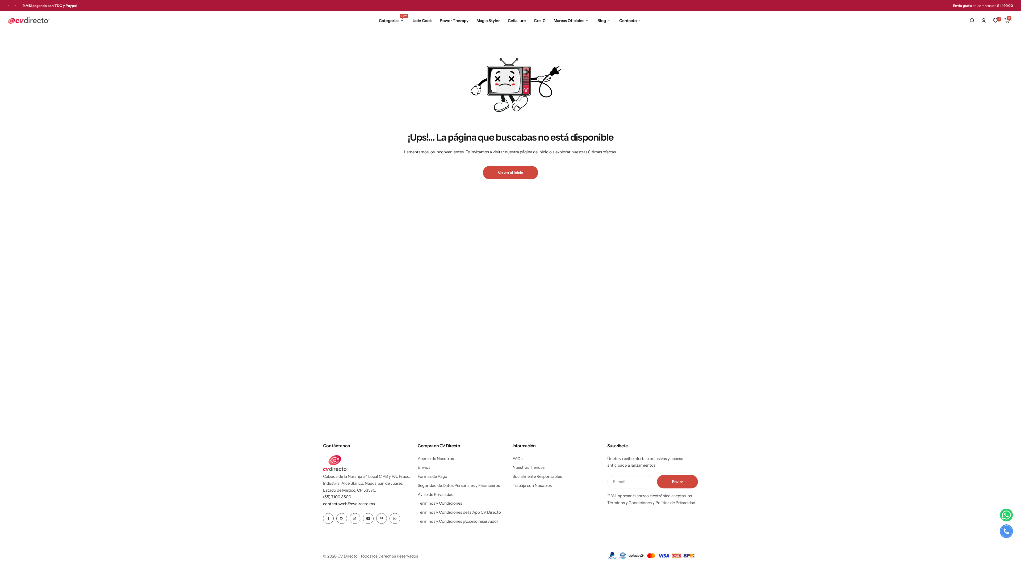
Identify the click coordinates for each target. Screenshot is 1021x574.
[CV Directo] (28, 20)
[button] (8, 5)
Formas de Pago (432, 476)
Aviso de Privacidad (436, 494)
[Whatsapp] (395, 518)
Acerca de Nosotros (436, 458)
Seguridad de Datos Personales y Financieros (459, 485)
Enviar (677, 481)
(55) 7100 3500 (337, 496)
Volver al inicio (510, 172)
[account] (984, 20)
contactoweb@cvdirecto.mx (349, 503)
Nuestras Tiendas (529, 467)
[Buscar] (972, 20)
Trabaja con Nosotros (532, 485)
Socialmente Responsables (537, 476)
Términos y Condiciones (440, 503)
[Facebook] (328, 518)
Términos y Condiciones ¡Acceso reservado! (458, 521)
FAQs (517, 458)
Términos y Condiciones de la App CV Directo (459, 512)
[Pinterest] (381, 518)
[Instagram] (341, 518)
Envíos (424, 467)
